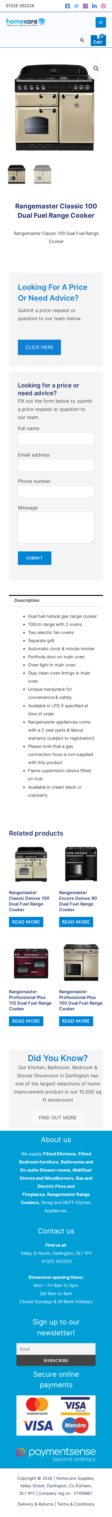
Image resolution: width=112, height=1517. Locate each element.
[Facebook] (67, 6)
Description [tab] (26, 600)
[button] (82, 40)
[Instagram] (85, 6)
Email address (34, 455)
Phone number (34, 481)
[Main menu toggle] (101, 22)
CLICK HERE (39, 347)
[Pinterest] (103, 6)
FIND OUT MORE (58, 1118)
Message (28, 508)
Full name (28, 428)
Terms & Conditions (75, 1504)
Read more (26, 921)
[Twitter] (76, 6)
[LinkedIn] (94, 6)
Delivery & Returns (35, 1504)
